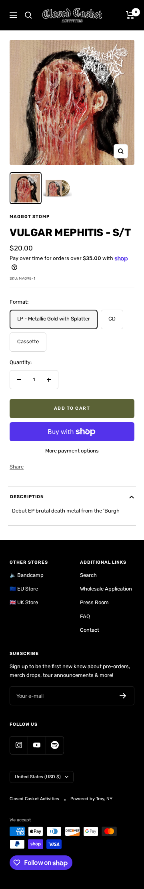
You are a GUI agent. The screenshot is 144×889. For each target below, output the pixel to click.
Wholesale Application (106, 589)
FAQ (85, 616)
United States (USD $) (38, 776)
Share (17, 467)
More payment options (72, 451)
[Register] (123, 696)
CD (112, 319)
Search (88, 575)
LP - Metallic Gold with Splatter (53, 319)
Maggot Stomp (30, 216)
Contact (89, 630)
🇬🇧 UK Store (24, 602)
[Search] (28, 15)
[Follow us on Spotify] (55, 745)
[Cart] (130, 15)
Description (27, 496)
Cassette (28, 341)
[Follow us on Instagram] (19, 745)
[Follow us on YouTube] (37, 745)
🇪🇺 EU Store (24, 589)
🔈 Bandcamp (27, 575)
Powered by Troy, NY (91, 798)
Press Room (94, 602)
